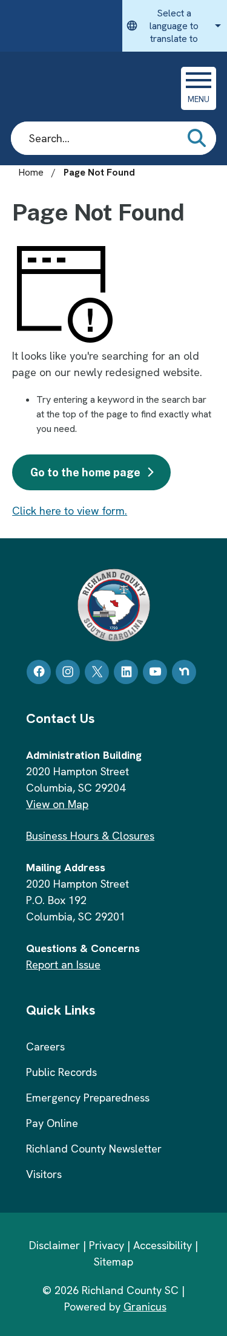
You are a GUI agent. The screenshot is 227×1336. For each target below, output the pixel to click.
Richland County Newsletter (94, 1149)
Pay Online (52, 1123)
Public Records (61, 1072)
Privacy (106, 1245)
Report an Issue (63, 964)
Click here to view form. (69, 511)
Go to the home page (85, 472)
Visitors (44, 1174)
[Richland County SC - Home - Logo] (92, 88)
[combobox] (174, 26)
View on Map (57, 804)
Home (31, 172)
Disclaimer (54, 1245)
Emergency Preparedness (88, 1098)
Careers (45, 1046)
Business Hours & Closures (90, 836)
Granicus (144, 1307)
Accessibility (162, 1245)
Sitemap (113, 1262)
